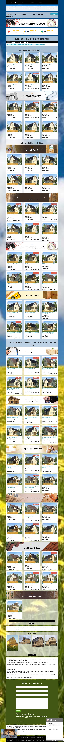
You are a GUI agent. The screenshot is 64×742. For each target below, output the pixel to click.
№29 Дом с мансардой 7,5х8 (47, 388)
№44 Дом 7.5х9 (27, 466)
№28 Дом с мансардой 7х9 (12, 437)
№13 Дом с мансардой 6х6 (30, 132)
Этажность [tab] (18, 42)
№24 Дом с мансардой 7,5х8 (12, 312)
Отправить (18, 710)
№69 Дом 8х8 (27, 437)
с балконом (17, 44)
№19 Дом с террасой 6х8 (29, 214)
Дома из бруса (10, 2)
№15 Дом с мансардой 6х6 (30, 166)
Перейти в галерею (32, 654)
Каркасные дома (17, 2)
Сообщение (17, 697)
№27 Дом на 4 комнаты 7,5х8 (30, 388)
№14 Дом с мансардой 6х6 (47, 132)
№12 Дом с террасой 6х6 (11, 166)
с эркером (29, 44)
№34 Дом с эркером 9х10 (47, 534)
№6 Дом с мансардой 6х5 (29, 84)
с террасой (43, 44)
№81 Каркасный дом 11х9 (30, 563)
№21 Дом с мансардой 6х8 (12, 234)
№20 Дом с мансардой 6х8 (47, 214)
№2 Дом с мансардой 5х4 (29, 64)
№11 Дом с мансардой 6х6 (12, 132)
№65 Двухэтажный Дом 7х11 (47, 486)
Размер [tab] (13, 42)
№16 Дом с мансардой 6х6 (47, 166)
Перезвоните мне (54, 14)
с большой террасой (23, 44)
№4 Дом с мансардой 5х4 (12, 84)
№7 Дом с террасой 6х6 (46, 84)
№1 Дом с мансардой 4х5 (12, 64)
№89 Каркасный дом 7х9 (47, 417)
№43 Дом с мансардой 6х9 (12, 283)
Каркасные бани (32, 2)
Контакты (46, 2)
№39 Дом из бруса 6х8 (29, 234)
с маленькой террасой (11, 44)
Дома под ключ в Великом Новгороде (16, 16)
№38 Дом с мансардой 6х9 (30, 368)
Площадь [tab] (24, 42)
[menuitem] (10, 2)
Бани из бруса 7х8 (32, 623)
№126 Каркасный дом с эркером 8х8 (32, 332)
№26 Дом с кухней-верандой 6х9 (48, 263)
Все (28, 42)
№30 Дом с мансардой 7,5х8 (12, 417)
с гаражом (38, 44)
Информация (39, 2)
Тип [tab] (9, 42)
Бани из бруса (25, 2)
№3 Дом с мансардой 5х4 (47, 64)
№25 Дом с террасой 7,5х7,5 (30, 312)
